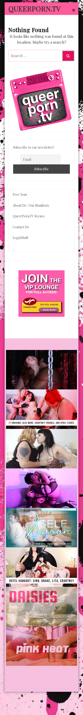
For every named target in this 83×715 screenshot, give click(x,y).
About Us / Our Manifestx (31, 205)
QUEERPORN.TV (34, 8)
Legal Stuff (20, 237)
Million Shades (62, 689)
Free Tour (20, 194)
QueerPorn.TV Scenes (28, 216)
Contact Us (21, 227)
